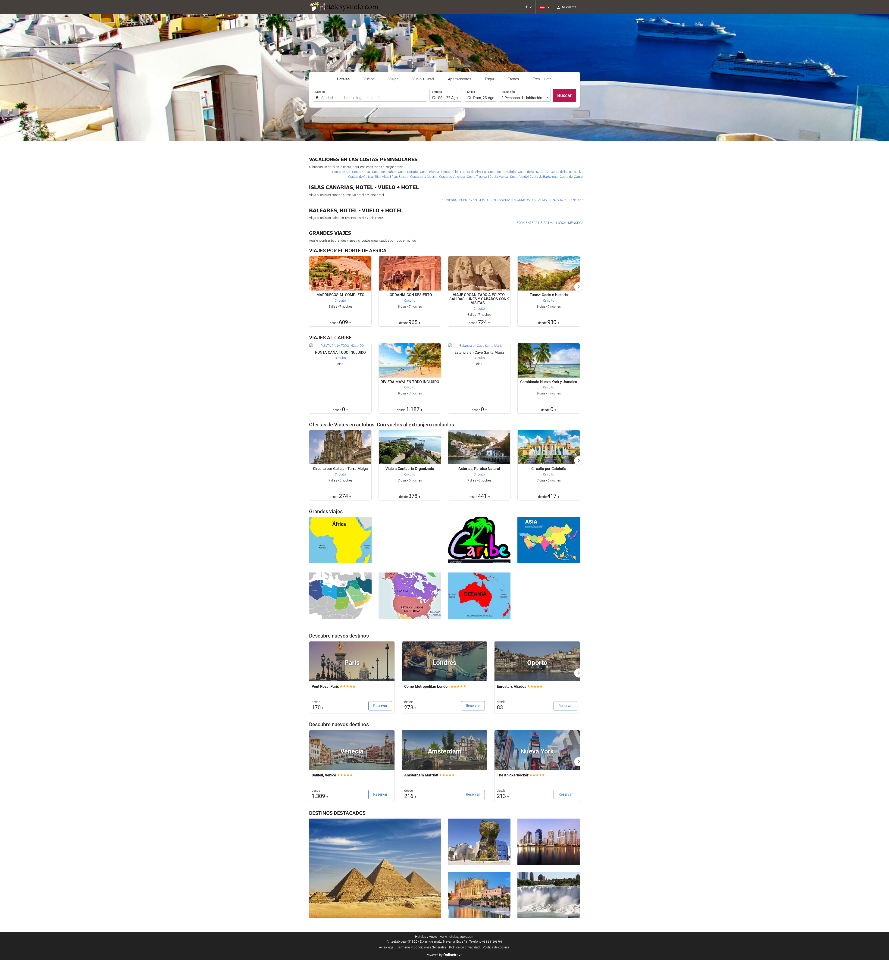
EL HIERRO (450, 200)
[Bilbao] (479, 842)
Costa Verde (519, 176)
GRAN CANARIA (499, 200)
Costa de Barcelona (544, 176)
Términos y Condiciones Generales (421, 947)
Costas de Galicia (361, 176)
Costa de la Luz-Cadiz (533, 172)
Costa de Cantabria (502, 172)
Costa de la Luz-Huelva (567, 172)
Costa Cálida (450, 172)
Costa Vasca (499, 176)
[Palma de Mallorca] (479, 895)
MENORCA (575, 223)
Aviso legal (386, 947)
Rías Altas (382, 176)
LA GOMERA (521, 200)
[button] (528, 7)
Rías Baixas (400, 176)
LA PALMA (540, 200)
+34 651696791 (492, 941)
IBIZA (544, 223)
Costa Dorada (408, 172)
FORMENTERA (527, 223)
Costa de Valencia (452, 176)
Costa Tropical (477, 176)
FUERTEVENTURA (472, 200)
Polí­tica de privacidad (464, 947)
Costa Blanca (430, 172)
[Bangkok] (548, 842)
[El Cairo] (375, 868)
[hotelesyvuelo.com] (344, 7)
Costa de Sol (341, 172)
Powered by (444, 955)
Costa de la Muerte (424, 176)
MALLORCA (558, 223)
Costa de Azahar (384, 172)
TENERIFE (576, 200)
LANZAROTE (558, 200)
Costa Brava (361, 172)
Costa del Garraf (571, 176)
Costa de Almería (474, 172)
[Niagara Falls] (548, 895)
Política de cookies (496, 947)
